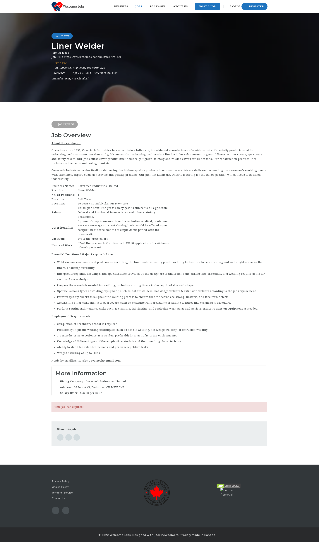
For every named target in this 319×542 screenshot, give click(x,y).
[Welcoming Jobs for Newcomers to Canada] (68, 6)
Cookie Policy (60, 486)
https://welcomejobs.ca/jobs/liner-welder (92, 56)
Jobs (139, 6)
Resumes (121, 6)
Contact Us (59, 498)
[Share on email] (76, 437)
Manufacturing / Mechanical (70, 78)
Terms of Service (62, 492)
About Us (180, 6)
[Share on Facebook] (60, 437)
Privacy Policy (60, 481)
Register (256, 6)
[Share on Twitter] (68, 437)
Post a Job (207, 6)
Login (234, 6)
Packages (158, 6)
